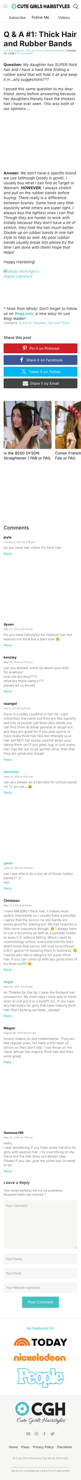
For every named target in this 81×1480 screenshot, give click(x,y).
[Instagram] (36, 1434)
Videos (64, 17)
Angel (8, 982)
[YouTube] (28, 1434)
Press (25, 1447)
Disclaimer (64, 1447)
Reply (8, 554)
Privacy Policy (43, 1447)
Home (13, 1447)
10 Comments (25, 53)
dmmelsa (11, 772)
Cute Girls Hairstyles (40, 6)
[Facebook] (44, 1434)
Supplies (19, 50)
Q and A (8, 50)
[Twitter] (52, 1434)
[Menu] (5, 6)
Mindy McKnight (55, 50)
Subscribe (17, 17)
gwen (8, 863)
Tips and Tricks (34, 50)
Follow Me (40, 17)
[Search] (75, 6)
